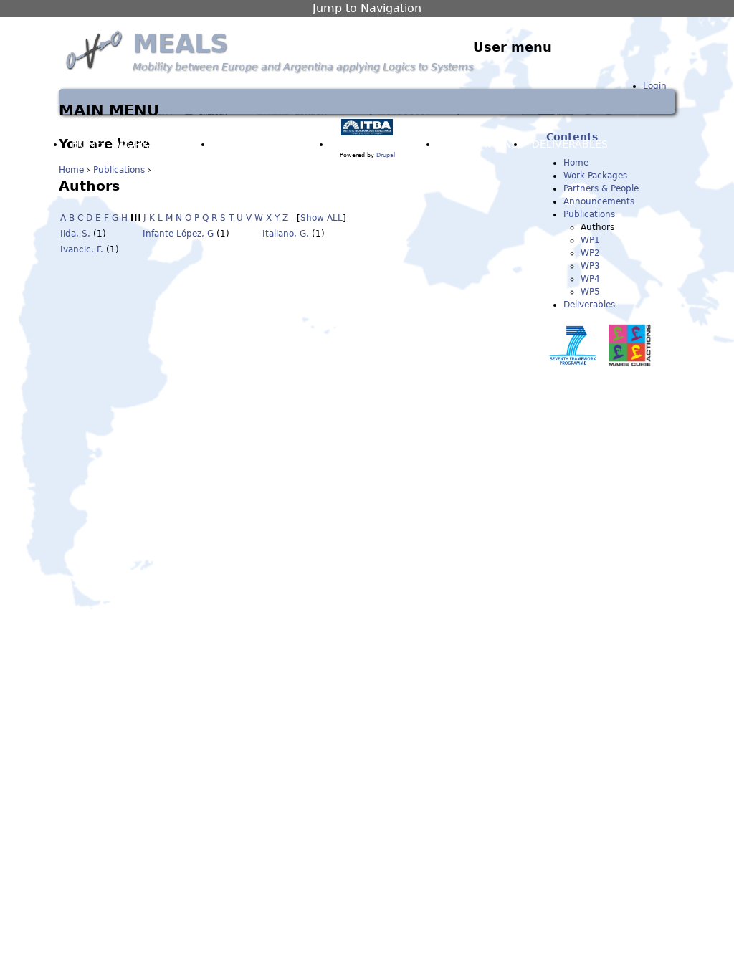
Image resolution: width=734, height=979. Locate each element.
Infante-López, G (178, 234)
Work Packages (161, 144)
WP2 (590, 253)
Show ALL (321, 218)
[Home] (96, 49)
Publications (119, 170)
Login (655, 86)
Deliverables (589, 305)
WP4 (590, 279)
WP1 (590, 240)
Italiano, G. (285, 234)
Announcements (384, 144)
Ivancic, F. (81, 249)
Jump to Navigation (367, 8)
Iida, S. (75, 234)
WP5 (590, 292)
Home (71, 170)
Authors (597, 227)
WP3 (590, 266)
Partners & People (271, 144)
